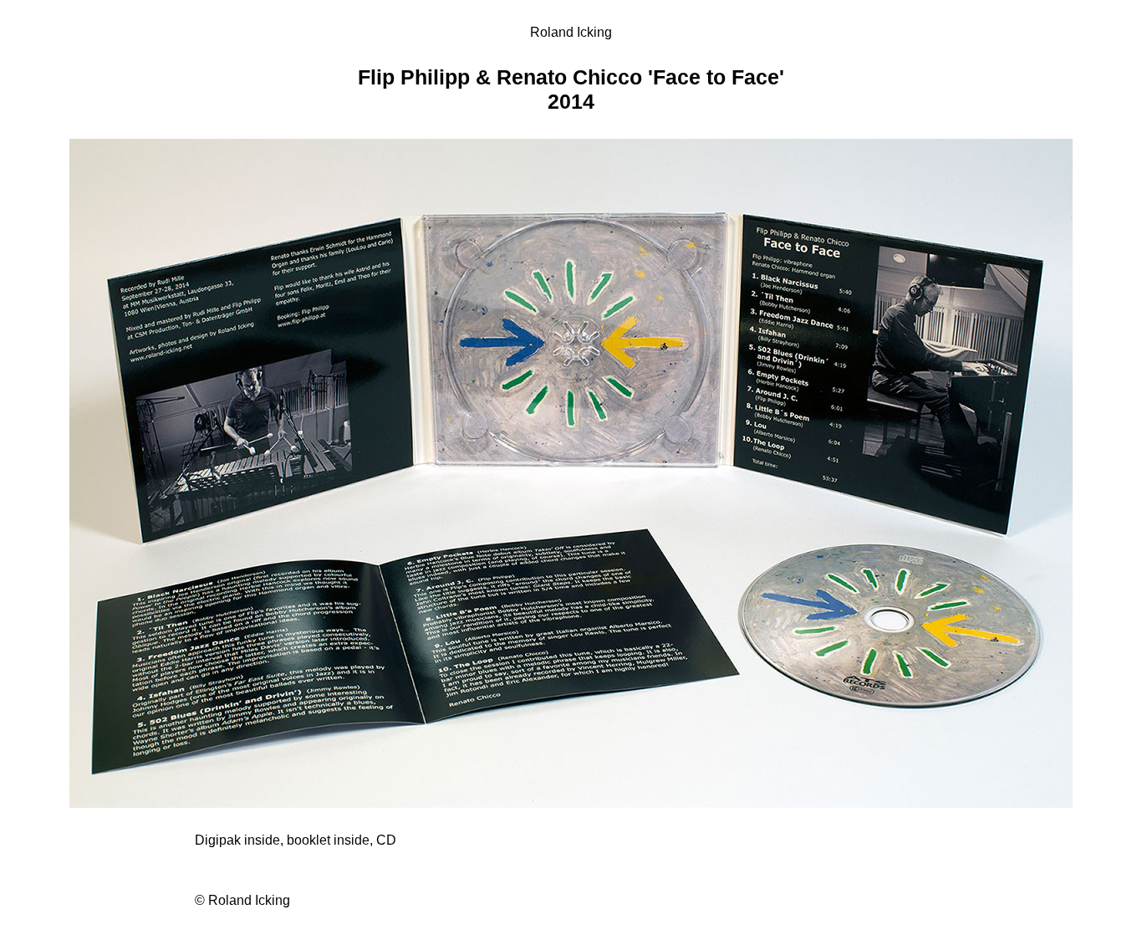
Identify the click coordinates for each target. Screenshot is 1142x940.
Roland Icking (571, 32)
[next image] (571, 803)
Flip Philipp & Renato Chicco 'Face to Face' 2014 (571, 89)
